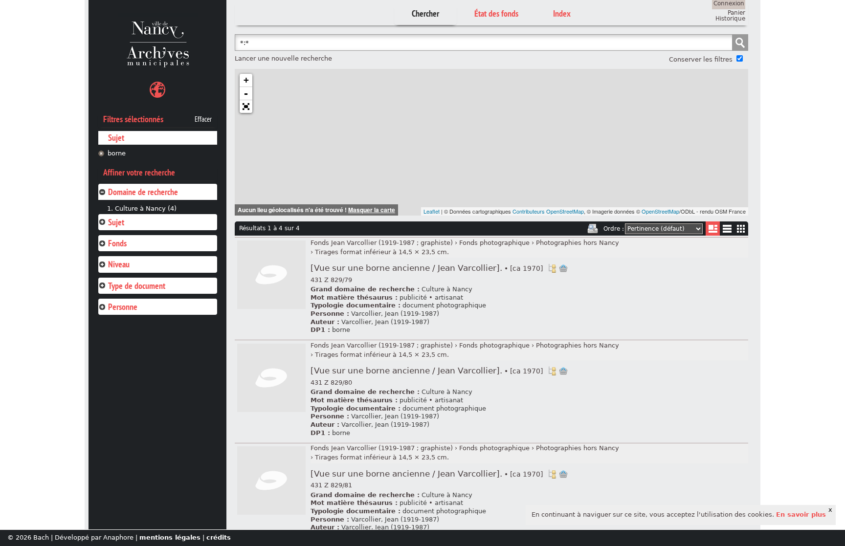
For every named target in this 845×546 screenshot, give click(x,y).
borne (117, 153)
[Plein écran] (246, 106)
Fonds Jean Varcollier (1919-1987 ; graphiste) (382, 242)
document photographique (444, 305)
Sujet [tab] (116, 222)
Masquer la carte (371, 209)
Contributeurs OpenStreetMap (548, 211)
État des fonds (496, 13)
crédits (218, 537)
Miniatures (741, 228)
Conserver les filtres (701, 59)
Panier (736, 12)
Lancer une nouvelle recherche (283, 58)
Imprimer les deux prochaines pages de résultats (593, 229)
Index (562, 13)
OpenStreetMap (660, 211)
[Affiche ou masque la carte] (157, 91)
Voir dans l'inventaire (552, 268)
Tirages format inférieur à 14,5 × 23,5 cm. (382, 252)
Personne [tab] (122, 306)
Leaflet (431, 211)
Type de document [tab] (136, 285)
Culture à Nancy (447, 289)
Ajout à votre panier (563, 268)
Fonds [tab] (117, 243)
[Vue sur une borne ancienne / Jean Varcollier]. (427, 268)
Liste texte (727, 230)
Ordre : (613, 228)
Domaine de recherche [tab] (143, 191)
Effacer (203, 119)
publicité (413, 297)
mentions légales (169, 537)
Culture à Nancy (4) (146, 208)
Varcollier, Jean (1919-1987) (395, 313)
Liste (713, 228)
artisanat (449, 297)
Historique (730, 18)
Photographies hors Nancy (577, 242)
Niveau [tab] (119, 264)
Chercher (425, 13)
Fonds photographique (494, 242)
